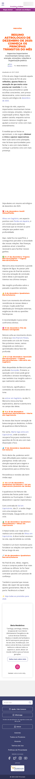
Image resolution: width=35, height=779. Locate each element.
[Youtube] (25, 758)
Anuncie (17, 741)
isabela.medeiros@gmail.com (22, 673)
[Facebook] (9, 758)
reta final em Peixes (20, 338)
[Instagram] (17, 666)
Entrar (19, 727)
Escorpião (15, 370)
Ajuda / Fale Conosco (19, 709)
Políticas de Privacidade (17, 750)
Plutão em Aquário (21, 221)
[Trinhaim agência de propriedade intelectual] (17, 771)
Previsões (17, 28)
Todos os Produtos (17, 737)
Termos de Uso (17, 746)
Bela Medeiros (22, 66)
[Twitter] (14, 758)
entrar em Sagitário (13, 398)
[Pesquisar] (30, 702)
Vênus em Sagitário (10, 218)
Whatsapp (18, 715)
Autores (17, 733)
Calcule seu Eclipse (23, 10)
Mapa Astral (8, 10)
